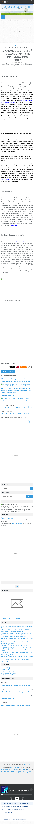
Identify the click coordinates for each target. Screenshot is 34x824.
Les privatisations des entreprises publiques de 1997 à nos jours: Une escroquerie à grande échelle (16, 649)
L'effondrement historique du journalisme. (16, 705)
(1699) (5, 670)
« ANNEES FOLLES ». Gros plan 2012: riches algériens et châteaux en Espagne (15, 630)
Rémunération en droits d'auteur (24, 771)
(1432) (9, 671)
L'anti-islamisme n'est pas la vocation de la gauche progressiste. (15, 643)
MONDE (17, 45)
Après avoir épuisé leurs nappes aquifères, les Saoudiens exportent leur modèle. (16, 634)
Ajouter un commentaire (15, 422)
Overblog (27, 765)
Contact (29, 769)
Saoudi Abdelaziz (16, 523)
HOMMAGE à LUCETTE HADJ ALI (11, 619)
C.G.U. (12, 771)
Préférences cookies (17, 774)
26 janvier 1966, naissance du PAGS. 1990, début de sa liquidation (16, 627)
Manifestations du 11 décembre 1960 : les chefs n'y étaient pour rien (16, 653)
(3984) (5, 668)
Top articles (23, 769)
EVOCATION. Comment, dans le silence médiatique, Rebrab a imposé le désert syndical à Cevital (17, 638)
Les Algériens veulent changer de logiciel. (14, 645)
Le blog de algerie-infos (17, 7)
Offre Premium (7, 773)
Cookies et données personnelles (21, 773)
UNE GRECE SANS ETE (8, 699)
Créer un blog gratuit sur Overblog (9, 769)
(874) (7, 675)
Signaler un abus (5, 771)
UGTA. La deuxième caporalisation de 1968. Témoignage (15, 660)
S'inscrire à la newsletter (8, 371)
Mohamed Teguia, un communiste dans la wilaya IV (17, 657)
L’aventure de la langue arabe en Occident (15, 685)
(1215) (10, 673)
